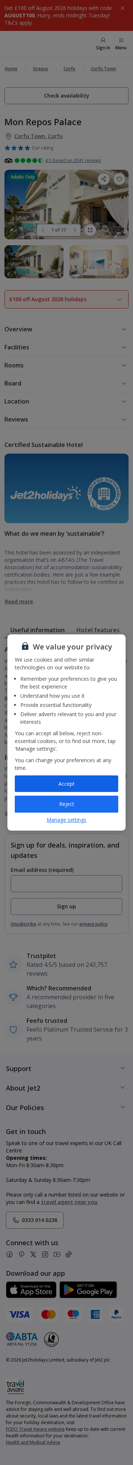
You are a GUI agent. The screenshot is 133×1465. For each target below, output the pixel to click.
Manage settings (66, 819)
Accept (66, 783)
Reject (66, 803)
